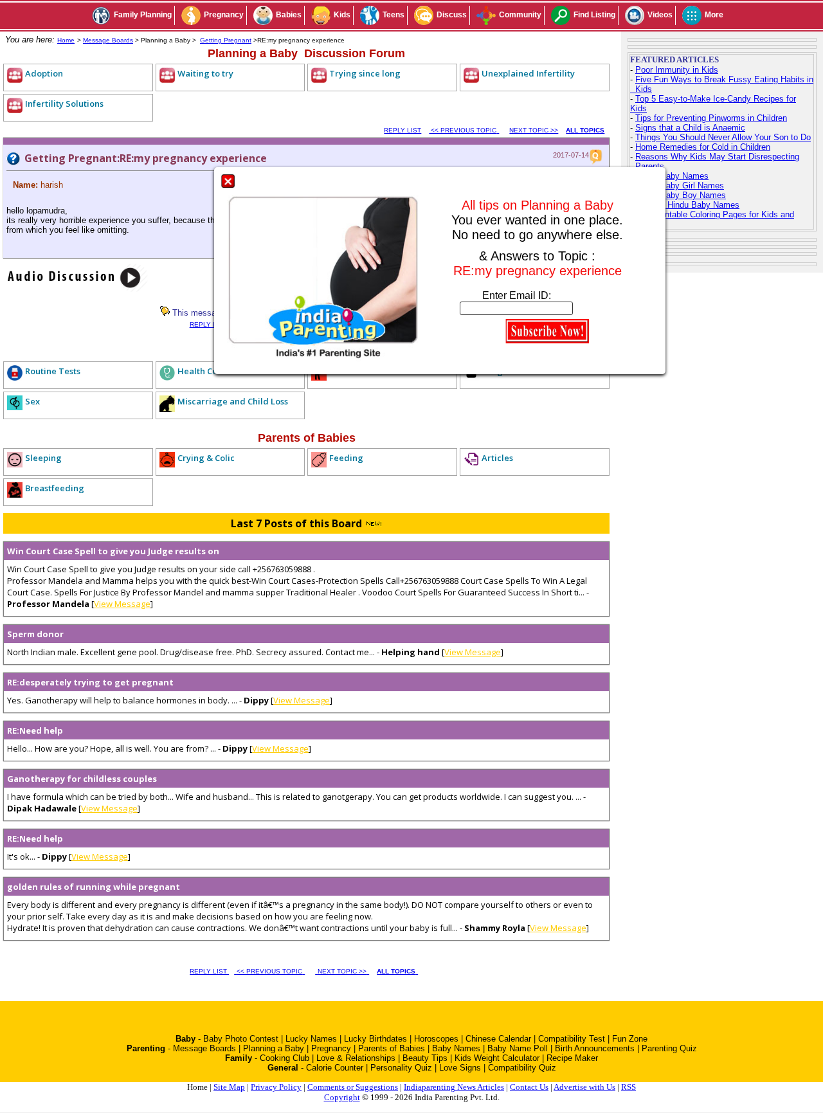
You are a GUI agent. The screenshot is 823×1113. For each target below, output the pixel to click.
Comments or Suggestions (352, 1087)
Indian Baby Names (672, 176)
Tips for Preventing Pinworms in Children (711, 118)
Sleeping (43, 458)
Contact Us (529, 1087)
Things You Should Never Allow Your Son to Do (723, 137)
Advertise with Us (584, 1087)
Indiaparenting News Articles (454, 1087)
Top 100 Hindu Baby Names (687, 205)
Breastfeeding (54, 488)
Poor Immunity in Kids (676, 70)
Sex (32, 401)
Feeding (346, 458)
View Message (122, 604)
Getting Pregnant (225, 40)
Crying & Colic (206, 458)
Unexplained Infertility (528, 73)
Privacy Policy (276, 1087)
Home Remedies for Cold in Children (702, 147)
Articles (497, 458)
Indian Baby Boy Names (680, 195)
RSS (628, 1087)
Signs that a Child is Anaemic (690, 127)
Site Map (229, 1087)
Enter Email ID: (516, 295)
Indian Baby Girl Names (679, 185)
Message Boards (108, 40)
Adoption (44, 73)
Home (66, 40)
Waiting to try (205, 73)
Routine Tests (52, 371)
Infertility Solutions (64, 103)
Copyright (342, 1097)
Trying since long (365, 73)
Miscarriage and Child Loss (232, 401)
